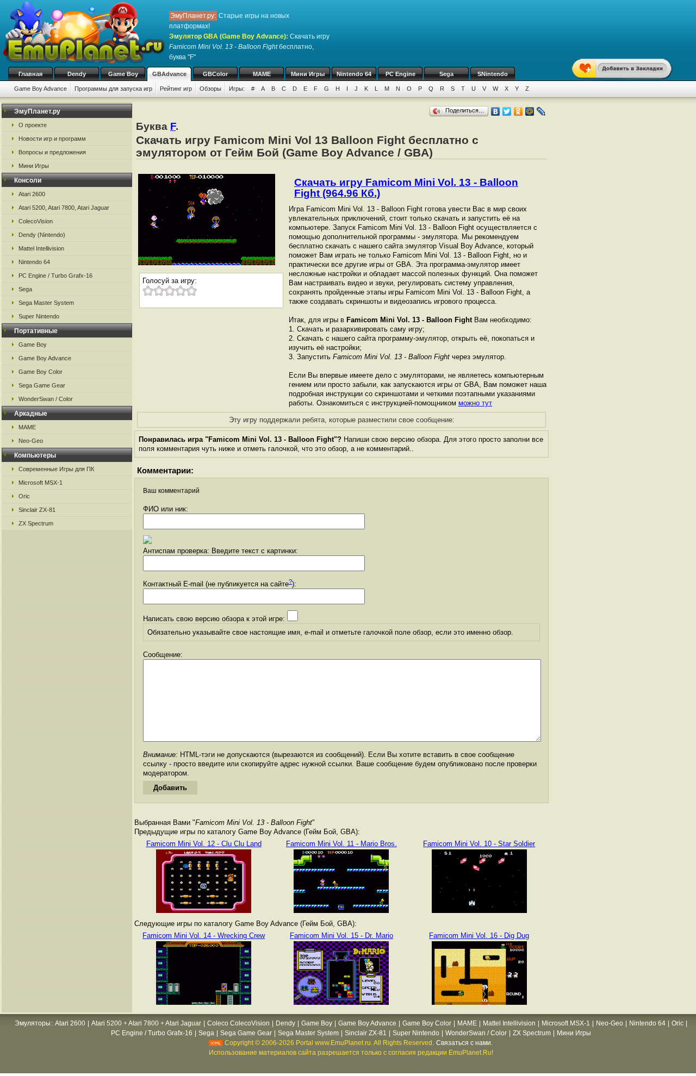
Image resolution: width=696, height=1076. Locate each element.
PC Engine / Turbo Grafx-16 (55, 275)
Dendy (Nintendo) (41, 235)
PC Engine (400, 74)
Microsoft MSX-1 (40, 482)
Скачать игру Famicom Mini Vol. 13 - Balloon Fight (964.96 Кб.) (406, 188)
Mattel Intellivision (41, 248)
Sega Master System (46, 302)
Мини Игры (308, 74)
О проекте (32, 125)
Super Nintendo (38, 316)
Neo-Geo (30, 440)
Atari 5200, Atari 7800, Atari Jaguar (63, 207)
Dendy (76, 74)
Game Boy (123, 74)
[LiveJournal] (541, 111)
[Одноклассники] (518, 111)
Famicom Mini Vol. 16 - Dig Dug (479, 935)
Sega (446, 74)
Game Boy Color (40, 371)
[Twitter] (507, 111)
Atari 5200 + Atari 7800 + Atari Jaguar (146, 1023)
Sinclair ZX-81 (36, 509)
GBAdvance (169, 74)
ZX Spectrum (35, 523)
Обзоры (210, 88)
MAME (262, 74)
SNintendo (492, 74)
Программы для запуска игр (113, 88)
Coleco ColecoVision (238, 1023)
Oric (24, 496)
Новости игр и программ (52, 138)
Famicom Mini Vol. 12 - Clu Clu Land (204, 844)
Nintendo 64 (354, 74)
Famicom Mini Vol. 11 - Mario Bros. (341, 844)
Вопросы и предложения (52, 152)
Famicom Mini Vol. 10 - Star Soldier (479, 844)
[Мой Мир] (530, 111)
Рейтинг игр (176, 88)
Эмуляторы (33, 1023)
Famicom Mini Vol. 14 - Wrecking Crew (203, 935)
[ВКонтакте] (495, 111)
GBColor (215, 74)
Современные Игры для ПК (56, 469)
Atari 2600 (31, 194)
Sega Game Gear (41, 385)
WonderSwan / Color (45, 399)
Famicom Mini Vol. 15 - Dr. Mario (341, 935)
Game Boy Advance (40, 88)
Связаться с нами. (464, 1043)
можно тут (475, 403)
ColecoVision (35, 221)
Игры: (237, 88)
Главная (30, 74)
